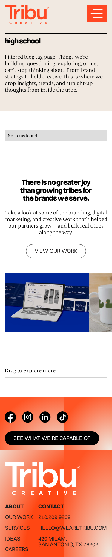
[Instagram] (27, 417)
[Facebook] (10, 417)
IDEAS (12, 538)
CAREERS (16, 549)
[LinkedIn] (45, 417)
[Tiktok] (62, 417)
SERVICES (17, 527)
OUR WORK (19, 517)
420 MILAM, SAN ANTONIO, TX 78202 (68, 541)
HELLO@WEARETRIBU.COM (72, 527)
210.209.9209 (54, 517)
